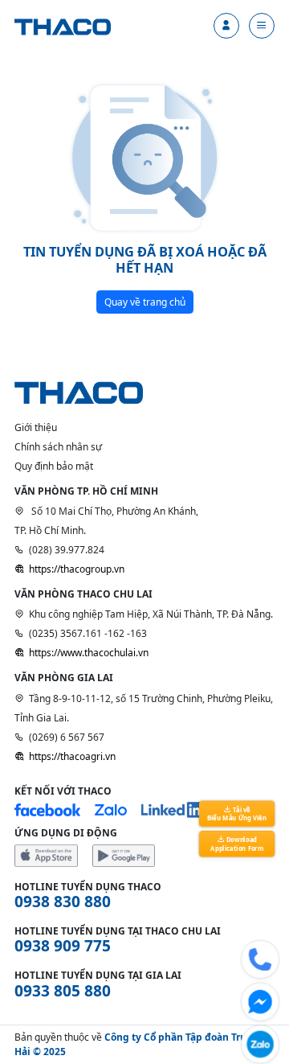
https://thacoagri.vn (72, 756)
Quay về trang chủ (144, 302)
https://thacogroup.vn (76, 569)
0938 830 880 (62, 901)
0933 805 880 (62, 990)
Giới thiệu (35, 427)
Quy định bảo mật (53, 466)
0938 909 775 (62, 945)
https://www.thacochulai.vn (89, 652)
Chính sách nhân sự (58, 447)
